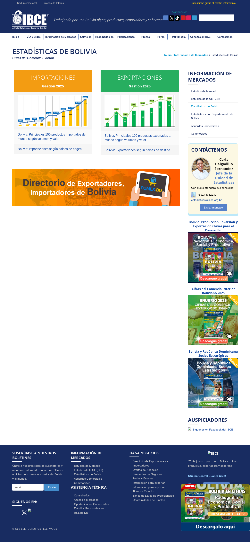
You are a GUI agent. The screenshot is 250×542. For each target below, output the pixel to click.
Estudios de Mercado (204, 91)
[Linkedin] (54, 512)
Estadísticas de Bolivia (205, 106)
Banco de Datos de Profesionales (153, 495)
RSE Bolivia (81, 512)
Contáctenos (224, 36)
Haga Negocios (104, 36)
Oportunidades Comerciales (91, 504)
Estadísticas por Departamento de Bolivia (212, 116)
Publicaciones (126, 36)
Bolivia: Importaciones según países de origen (50, 149)
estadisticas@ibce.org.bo (206, 199)
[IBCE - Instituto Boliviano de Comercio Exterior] (30, 19)
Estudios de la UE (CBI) (205, 98)
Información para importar (149, 487)
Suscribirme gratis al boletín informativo (213, 3)
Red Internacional (26, 3)
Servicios (85, 36)
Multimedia (179, 36)
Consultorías (82, 495)
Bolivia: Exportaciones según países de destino (137, 150)
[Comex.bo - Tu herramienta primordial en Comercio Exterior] (96, 187)
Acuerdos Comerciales (205, 126)
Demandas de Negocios (147, 474)
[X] (24, 511)
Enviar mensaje (213, 207)
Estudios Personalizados (89, 508)
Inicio (15, 36)
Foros (160, 36)
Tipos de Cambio (143, 491)
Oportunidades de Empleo (149, 500)
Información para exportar (149, 482)
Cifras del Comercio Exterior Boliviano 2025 (213, 291)
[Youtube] (36, 512)
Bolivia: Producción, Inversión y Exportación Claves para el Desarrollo (213, 226)
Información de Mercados (60, 36)
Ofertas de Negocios (145, 469)
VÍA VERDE (34, 36)
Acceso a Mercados (86, 499)
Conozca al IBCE (200, 36)
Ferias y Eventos (143, 478)
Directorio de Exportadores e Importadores (150, 463)
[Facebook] (16, 512)
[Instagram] (45, 512)
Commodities (199, 133)
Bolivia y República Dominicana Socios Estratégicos (213, 353)
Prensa (145, 36)
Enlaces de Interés (53, 3)
